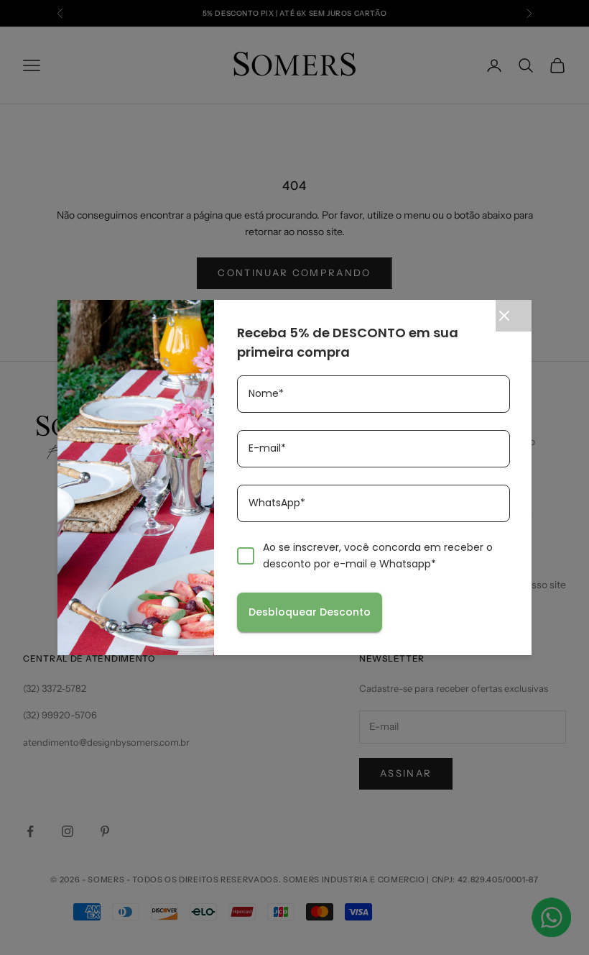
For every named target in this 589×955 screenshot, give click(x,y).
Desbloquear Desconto (310, 612)
